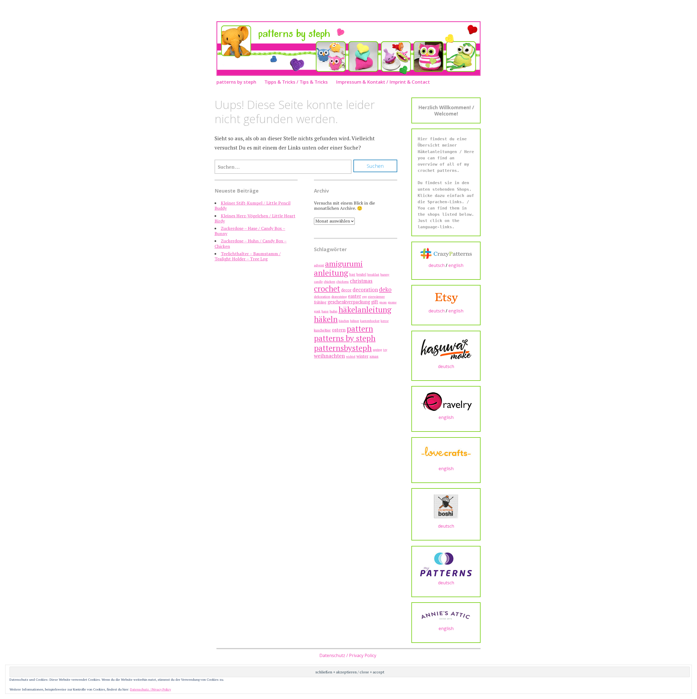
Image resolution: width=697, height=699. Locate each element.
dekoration (322, 296)
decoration (365, 289)
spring (377, 349)
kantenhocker (370, 321)
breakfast (373, 274)
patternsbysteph (343, 348)
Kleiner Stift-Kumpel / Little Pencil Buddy (253, 205)
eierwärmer (376, 296)
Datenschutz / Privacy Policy (347, 655)
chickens (342, 281)
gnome (392, 302)
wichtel (350, 356)
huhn (333, 311)
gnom (383, 302)
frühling (320, 302)
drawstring (339, 296)
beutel (361, 274)
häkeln (326, 319)
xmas (373, 356)
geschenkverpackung (349, 302)
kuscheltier (322, 330)
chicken (329, 281)
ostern (339, 330)
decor (346, 290)
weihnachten (329, 355)
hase (325, 311)
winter (362, 356)
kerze (385, 321)
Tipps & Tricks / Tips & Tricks (296, 82)
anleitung (331, 273)
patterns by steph (236, 82)
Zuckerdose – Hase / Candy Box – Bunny (250, 230)
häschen (344, 321)
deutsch (437, 265)
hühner (354, 321)
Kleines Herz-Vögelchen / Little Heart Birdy (255, 218)
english (455, 265)
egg (364, 297)
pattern (360, 328)
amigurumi (344, 264)
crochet (327, 288)
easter (354, 296)
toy (385, 350)
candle (318, 282)
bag (352, 274)
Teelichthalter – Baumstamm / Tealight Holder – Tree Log (248, 256)
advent (319, 265)
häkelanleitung (365, 309)
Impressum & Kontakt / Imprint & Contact (383, 82)
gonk (317, 311)
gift (374, 302)
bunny (384, 274)
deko (385, 289)
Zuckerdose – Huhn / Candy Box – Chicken (251, 243)
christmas (361, 280)
